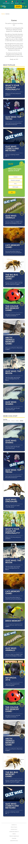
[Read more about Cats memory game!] (14, 235)
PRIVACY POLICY (14, 827)
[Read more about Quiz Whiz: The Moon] (14, 361)
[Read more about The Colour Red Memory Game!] (14, 296)
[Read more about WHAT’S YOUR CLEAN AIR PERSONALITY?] (14, 75)
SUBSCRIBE (14, 838)
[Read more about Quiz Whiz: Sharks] (14, 392)
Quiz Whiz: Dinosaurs (11, 500)
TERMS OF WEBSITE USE (14, 836)
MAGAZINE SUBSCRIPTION (18, 6)
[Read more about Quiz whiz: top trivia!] (14, 106)
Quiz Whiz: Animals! (11, 216)
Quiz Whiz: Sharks (11, 403)
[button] (23, 7)
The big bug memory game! (11, 276)
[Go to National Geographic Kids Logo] (3, 6)
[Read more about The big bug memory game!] (14, 264)
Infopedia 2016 (10, 679)
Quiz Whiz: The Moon (13, 372)
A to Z (13, 420)
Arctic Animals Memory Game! (10, 340)
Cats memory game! (12, 246)
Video (17, 420)
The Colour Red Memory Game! (12, 308)
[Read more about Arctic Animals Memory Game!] (14, 327)
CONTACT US (14, 824)
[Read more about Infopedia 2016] (14, 667)
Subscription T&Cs (14, 840)
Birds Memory (13, 621)
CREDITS (14, 833)
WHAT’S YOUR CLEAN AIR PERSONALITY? (12, 87)
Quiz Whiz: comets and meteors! (12, 148)
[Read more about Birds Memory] (14, 610)
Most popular (6, 420)
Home (3, 14)
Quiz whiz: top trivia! (13, 118)
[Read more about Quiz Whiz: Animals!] (14, 205)
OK (12, 192)
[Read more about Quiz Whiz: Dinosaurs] (14, 489)
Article (21, 420)
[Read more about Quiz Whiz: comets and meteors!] (14, 136)
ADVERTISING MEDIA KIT (14, 831)
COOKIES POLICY (14, 829)
